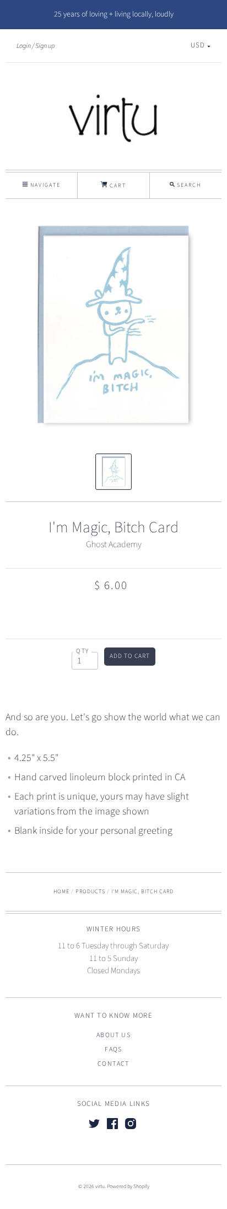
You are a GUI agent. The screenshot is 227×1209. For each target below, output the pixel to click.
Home (61, 891)
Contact (113, 1063)
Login (24, 46)
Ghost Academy (114, 544)
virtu (100, 1186)
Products (90, 891)
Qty (82, 651)
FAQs (113, 1049)
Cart (116, 186)
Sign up (45, 46)
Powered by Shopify (128, 1186)
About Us (113, 1035)
